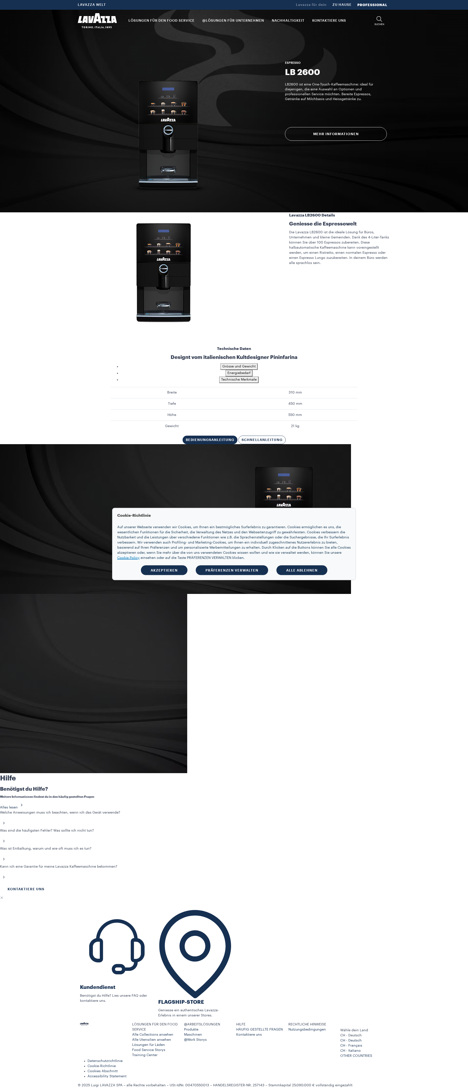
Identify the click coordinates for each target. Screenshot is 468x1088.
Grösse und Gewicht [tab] (239, 366)
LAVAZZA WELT (92, 5)
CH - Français (351, 1045)
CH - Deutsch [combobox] (351, 1035)
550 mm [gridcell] (295, 415)
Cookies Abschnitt (103, 1071)
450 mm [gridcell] (295, 403)
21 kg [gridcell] (295, 426)
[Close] (1, 898)
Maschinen (193, 1034)
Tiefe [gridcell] (172, 403)
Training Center (144, 1055)
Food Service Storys (148, 1050)
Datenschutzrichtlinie (105, 1061)
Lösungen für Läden (148, 1045)
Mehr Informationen (336, 134)
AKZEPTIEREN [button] (164, 570)
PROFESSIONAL (372, 5)
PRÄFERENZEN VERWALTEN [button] (231, 570)
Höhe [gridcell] (171, 415)
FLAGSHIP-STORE (181, 1002)
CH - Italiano (350, 1050)
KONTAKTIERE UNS (26, 889)
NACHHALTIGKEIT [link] (288, 20)
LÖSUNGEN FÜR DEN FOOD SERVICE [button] (161, 20)
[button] (379, 20)
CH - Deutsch (351, 1040)
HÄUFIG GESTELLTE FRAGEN (259, 1029)
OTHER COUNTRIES (356, 1056)
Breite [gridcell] (172, 392)
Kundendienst (97, 987)
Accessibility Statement (107, 1076)
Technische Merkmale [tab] (239, 379)
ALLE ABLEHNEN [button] (302, 570)
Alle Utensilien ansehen (151, 1039)
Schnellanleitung (262, 439)
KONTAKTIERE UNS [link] (329, 20)
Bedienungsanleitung (210, 439)
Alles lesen (9, 807)
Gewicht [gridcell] (172, 426)
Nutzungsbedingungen (307, 1029)
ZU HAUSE (341, 5)
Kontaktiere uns (249, 1034)
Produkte (191, 1029)
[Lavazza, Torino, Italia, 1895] (97, 20)
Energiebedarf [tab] (239, 373)
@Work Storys (195, 1039)
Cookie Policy (128, 558)
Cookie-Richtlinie (102, 1066)
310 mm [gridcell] (295, 392)
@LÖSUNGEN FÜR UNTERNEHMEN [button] (233, 20)
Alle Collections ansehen (152, 1034)
